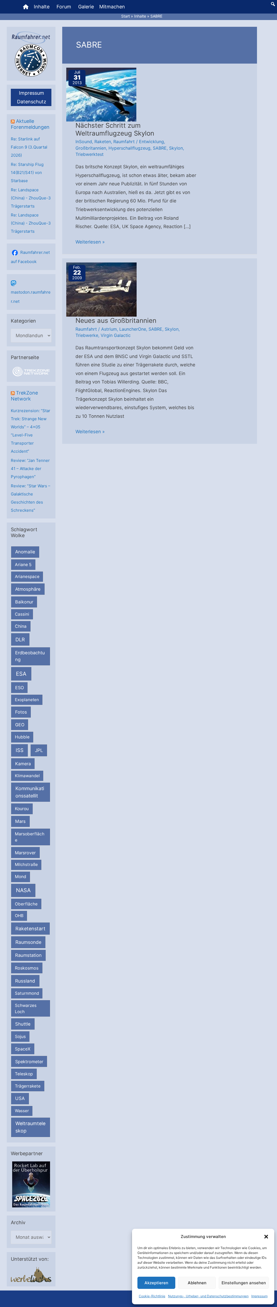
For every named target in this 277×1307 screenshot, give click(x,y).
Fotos (21, 712)
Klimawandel (27, 775)
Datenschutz (31, 101)
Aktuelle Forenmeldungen (30, 124)
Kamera (23, 763)
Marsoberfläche (29, 837)
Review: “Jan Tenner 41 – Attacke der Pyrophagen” (30, 468)
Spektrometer (29, 1061)
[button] (266, 1236)
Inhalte (42, 6)
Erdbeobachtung (30, 656)
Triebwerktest (89, 154)
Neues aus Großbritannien (115, 320)
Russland (25, 981)
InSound (83, 141)
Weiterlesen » (90, 243)
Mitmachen (112, 6)
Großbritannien (90, 148)
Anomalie (25, 551)
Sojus (20, 1036)
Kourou (22, 808)
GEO (19, 724)
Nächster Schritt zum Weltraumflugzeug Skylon (114, 129)
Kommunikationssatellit (29, 792)
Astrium (109, 329)
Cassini (22, 614)
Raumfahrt (124, 141)
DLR (20, 639)
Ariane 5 (23, 564)
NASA (23, 890)
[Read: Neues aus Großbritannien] (101, 289)
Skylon (176, 148)
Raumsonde (28, 942)
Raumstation (28, 955)
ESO (19, 687)
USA (20, 1098)
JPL (39, 750)
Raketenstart (30, 928)
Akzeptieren (156, 1282)
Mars (20, 821)
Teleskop (24, 1073)
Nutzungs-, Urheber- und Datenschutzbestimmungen (208, 1296)
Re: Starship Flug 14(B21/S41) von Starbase (27, 172)
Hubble (22, 737)
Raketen (102, 141)
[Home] (25, 7)
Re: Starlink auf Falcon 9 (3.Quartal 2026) (29, 147)
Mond (20, 876)
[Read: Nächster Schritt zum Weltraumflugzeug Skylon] (101, 94)
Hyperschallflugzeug (129, 148)
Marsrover (25, 852)
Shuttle (23, 1024)
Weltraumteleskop (30, 1127)
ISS (20, 750)
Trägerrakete (28, 1086)
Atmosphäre (28, 589)
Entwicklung (151, 141)
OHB (19, 915)
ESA (21, 674)
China (21, 626)
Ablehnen (197, 1282)
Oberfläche (26, 904)
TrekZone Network (24, 396)
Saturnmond (27, 993)
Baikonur (24, 602)
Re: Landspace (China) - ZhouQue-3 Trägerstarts (31, 198)
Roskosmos (26, 968)
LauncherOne (132, 329)
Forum (64, 6)
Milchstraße (26, 864)
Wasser (22, 1110)
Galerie (86, 6)
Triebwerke (86, 335)
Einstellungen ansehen (244, 1282)
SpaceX (22, 1049)
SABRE (160, 148)
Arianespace (27, 576)
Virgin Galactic (116, 335)
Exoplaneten (27, 699)
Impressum (259, 1296)
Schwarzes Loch (26, 1008)
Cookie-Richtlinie (152, 1296)
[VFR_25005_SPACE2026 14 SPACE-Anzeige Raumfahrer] (31, 1184)
